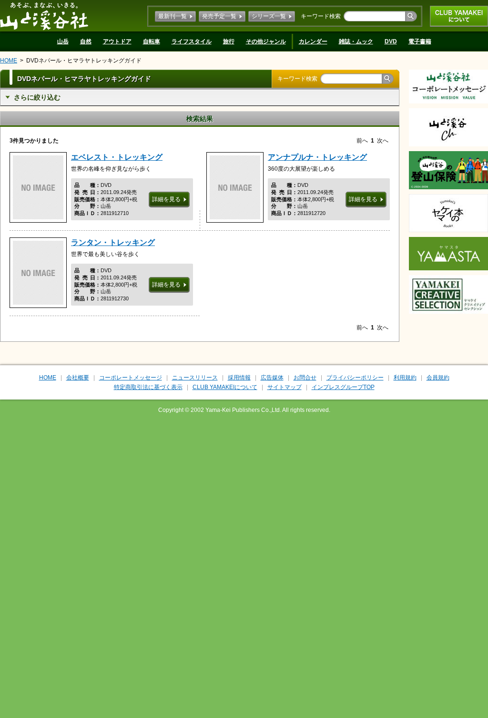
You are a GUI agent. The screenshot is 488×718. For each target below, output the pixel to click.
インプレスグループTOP (343, 387)
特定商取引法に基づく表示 (148, 387)
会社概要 (77, 377)
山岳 (63, 41)
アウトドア (117, 41)
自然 (86, 41)
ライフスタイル (192, 41)
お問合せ (305, 377)
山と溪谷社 (44, 15)
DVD (391, 41)
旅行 (228, 41)
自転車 (151, 41)
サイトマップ (284, 387)
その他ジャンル (266, 41)
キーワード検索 (321, 16)
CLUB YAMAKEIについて (459, 16)
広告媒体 (272, 377)
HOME (8, 60)
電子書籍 (419, 41)
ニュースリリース (195, 377)
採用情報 (239, 377)
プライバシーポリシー (355, 377)
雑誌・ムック (356, 41)
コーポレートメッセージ (130, 377)
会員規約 (438, 377)
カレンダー (313, 41)
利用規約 (405, 377)
